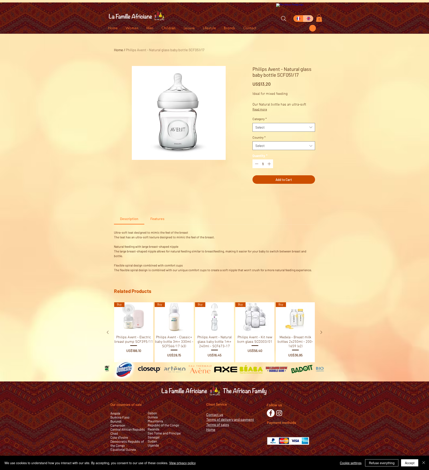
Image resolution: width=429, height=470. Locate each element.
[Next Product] (321, 332)
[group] (214, 332)
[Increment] (270, 164)
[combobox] (283, 127)
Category (259, 119)
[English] (308, 18)
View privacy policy (182, 463)
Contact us (214, 414)
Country (259, 137)
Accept (409, 463)
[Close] (423, 462)
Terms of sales (217, 424)
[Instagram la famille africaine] (279, 413)
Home (118, 50)
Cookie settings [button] (351, 463)
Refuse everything (382, 463)
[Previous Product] (107, 332)
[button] (312, 28)
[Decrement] (256, 164)
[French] (298, 18)
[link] (129, 218)
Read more (259, 110)
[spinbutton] (263, 164)
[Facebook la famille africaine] (271, 413)
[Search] (283, 18)
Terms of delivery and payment (230, 419)
